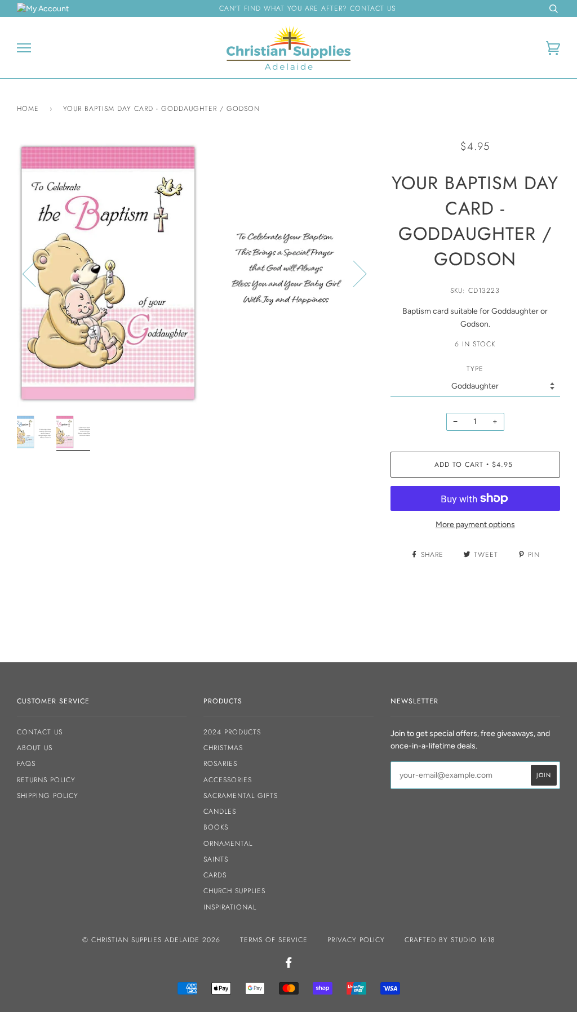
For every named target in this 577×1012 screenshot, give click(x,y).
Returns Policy (46, 780)
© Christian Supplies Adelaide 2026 (151, 940)
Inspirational (229, 907)
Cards (215, 875)
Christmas (223, 748)
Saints (215, 859)
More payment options (475, 524)
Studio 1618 (473, 940)
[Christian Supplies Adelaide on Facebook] (289, 965)
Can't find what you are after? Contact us (307, 8)
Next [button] (353, 273)
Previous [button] (36, 273)
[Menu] (24, 48)
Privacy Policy (356, 940)
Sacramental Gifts (240, 796)
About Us (34, 748)
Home (28, 109)
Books (215, 827)
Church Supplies (234, 891)
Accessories (227, 780)
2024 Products (232, 732)
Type (475, 369)
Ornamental (227, 844)
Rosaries (220, 764)
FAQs (26, 764)
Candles (219, 811)
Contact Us (40, 732)
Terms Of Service (274, 940)
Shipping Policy (47, 796)
